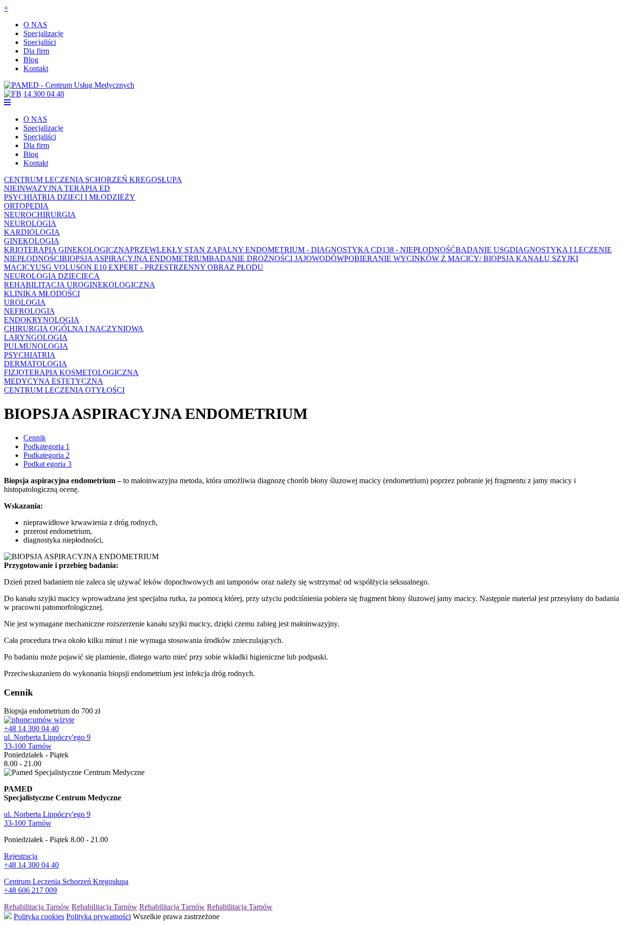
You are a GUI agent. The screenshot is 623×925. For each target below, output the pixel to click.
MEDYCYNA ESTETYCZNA (53, 381)
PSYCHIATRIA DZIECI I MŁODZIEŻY (69, 197)
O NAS (35, 24)
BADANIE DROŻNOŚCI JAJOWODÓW (276, 258)
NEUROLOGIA (30, 223)
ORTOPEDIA (26, 206)
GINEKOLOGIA (31, 241)
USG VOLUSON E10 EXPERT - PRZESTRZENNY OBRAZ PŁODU (149, 267)
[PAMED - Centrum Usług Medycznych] (69, 85)
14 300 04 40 (43, 94)
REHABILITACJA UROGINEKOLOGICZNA (79, 285)
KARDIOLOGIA (32, 232)
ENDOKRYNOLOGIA (41, 320)
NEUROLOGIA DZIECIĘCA (52, 276)
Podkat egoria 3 (47, 464)
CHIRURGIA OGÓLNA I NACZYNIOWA (74, 328)
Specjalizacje (43, 33)
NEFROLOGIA (29, 311)
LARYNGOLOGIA (36, 337)
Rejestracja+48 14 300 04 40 (31, 860)
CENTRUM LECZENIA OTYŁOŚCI (64, 390)
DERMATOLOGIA (35, 363)
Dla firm (36, 51)
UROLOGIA (25, 302)
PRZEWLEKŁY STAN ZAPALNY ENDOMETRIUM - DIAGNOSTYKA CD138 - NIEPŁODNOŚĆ (293, 249)
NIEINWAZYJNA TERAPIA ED (57, 188)
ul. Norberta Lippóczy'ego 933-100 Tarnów (47, 741)
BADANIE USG (483, 249)
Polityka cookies (39, 916)
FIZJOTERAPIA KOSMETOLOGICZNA (71, 372)
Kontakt (35, 68)
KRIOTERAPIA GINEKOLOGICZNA (67, 249)
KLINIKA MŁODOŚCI (42, 293)
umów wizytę (53, 720)
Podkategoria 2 (46, 455)
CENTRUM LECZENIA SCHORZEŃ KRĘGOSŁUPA (93, 179)
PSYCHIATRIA (29, 355)
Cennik (34, 438)
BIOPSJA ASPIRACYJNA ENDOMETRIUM (135, 258)
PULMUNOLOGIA (36, 346)
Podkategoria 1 (46, 446)
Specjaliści (39, 42)
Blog (30, 60)
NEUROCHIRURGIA (40, 214)
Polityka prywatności (98, 916)
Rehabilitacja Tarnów (37, 907)
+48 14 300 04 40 (31, 728)
